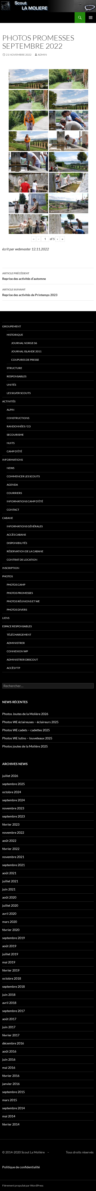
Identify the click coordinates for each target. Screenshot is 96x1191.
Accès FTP (13, 668)
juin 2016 (8, 1059)
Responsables (16, 376)
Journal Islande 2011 (26, 351)
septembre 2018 (13, 986)
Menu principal (90, 17)
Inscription (10, 568)
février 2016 (10, 1076)
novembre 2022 (13, 832)
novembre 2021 (13, 857)
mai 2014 (8, 1116)
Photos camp (16, 584)
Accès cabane (16, 534)
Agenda (12, 484)
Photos (7, 576)
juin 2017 (8, 1027)
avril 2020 (9, 913)
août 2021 (9, 873)
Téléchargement (19, 634)
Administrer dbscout (22, 659)
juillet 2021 (10, 881)
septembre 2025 (13, 784)
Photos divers (17, 609)
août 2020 (9, 897)
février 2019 (10, 970)
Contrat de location (22, 559)
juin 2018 (8, 994)
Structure (14, 368)
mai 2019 (8, 962)
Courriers (14, 493)
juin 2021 (8, 889)
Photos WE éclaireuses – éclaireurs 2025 (30, 722)
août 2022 (9, 840)
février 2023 (10, 824)
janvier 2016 (11, 1084)
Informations (12, 459)
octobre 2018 (11, 978)
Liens (5, 618)
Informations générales (25, 526)
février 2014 (10, 1124)
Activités (8, 401)
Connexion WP (17, 651)
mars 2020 (9, 922)
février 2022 (10, 849)
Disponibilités (17, 543)
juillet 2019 (10, 954)
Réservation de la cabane (25, 551)
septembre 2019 (13, 938)
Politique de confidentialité (21, 1167)
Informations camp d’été (25, 501)
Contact (13, 509)
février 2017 (10, 1035)
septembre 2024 (13, 800)
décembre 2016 (13, 1043)
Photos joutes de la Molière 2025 (25, 746)
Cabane (7, 518)
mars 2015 (9, 1100)
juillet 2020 (10, 905)
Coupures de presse (25, 359)
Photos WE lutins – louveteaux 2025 (27, 738)
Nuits (11, 443)
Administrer (16, 643)
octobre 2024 (11, 792)
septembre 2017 (13, 1011)
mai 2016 (8, 1067)
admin (42, 54)
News (10, 468)
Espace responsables (17, 626)
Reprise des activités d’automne (24, 276)
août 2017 (9, 1019)
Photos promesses (20, 593)
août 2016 (9, 1051)
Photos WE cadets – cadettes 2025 (26, 730)
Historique (15, 334)
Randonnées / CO (19, 426)
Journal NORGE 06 (24, 343)
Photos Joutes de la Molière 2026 (25, 714)
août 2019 (9, 946)
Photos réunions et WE (23, 601)
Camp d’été (14, 451)
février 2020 (10, 930)
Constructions (18, 418)
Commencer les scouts (23, 476)
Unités (11, 384)
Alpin (10, 409)
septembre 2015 (13, 1092)
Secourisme (15, 434)
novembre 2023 (13, 808)
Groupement (11, 326)
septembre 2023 (13, 816)
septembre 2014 (13, 1108)
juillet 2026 (10, 776)
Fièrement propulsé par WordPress (22, 1185)
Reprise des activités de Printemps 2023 (29, 292)
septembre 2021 (13, 865)
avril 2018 (9, 1003)
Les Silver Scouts (19, 393)
